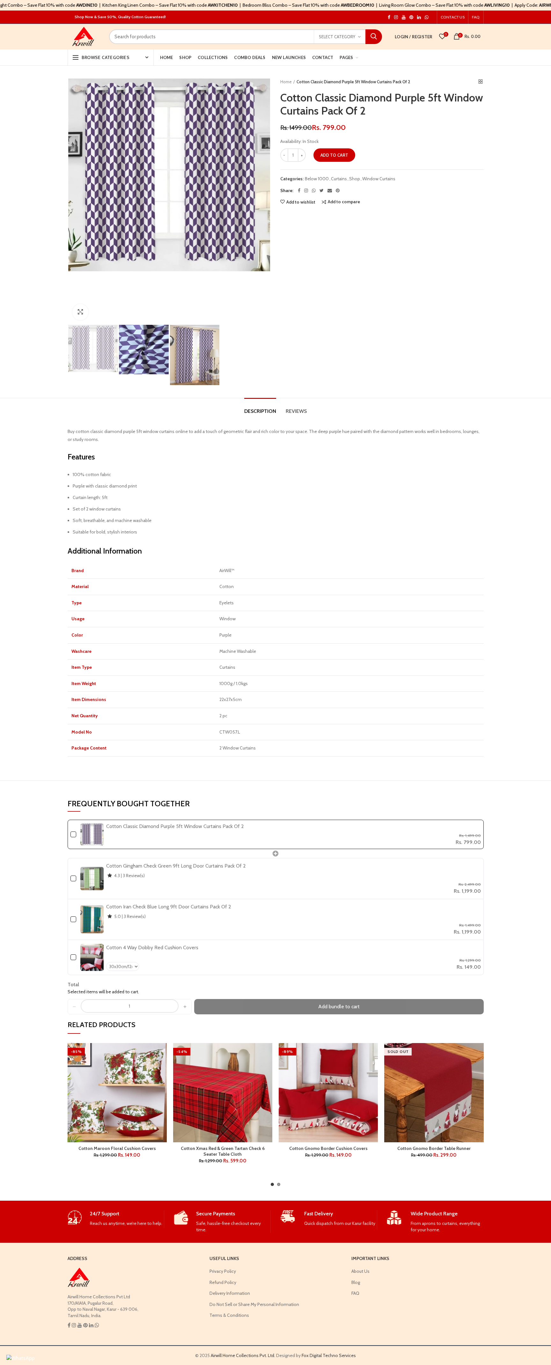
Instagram (389, 17)
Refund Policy (222, 1282)
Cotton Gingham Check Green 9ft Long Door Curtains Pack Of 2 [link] (176, 866)
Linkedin (419, 17)
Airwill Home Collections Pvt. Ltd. (243, 1355)
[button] (74, 1006)
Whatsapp (426, 17)
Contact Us (453, 17)
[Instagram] (306, 190)
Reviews (296, 411)
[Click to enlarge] (80, 312)
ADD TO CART (334, 155)
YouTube (404, 17)
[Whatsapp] (314, 190)
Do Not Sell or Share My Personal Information (254, 1304)
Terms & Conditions (229, 1315)
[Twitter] (322, 190)
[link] (92, 834)
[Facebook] (299, 190)
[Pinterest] (338, 190)
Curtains (339, 179)
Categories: (292, 179)
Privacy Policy (222, 1271)
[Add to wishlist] (162, 1053)
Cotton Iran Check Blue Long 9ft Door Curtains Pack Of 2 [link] (168, 907)
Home (286, 81)
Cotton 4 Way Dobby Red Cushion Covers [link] (152, 947)
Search (373, 36)
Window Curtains (378, 179)
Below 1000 (317, 179)
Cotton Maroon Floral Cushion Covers (117, 1148)
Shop (354, 179)
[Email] (330, 190)
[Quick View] (162, 1082)
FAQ (476, 17)
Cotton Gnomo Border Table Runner (434, 1148)
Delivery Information (229, 1293)
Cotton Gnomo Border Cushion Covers (328, 1148)
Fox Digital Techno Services (329, 1355)
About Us (360, 1271)
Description (260, 411)
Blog (355, 1282)
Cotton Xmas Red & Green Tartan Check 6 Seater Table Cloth (223, 1151)
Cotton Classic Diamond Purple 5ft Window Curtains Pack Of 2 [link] (175, 826)
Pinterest (411, 17)
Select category (337, 36)
